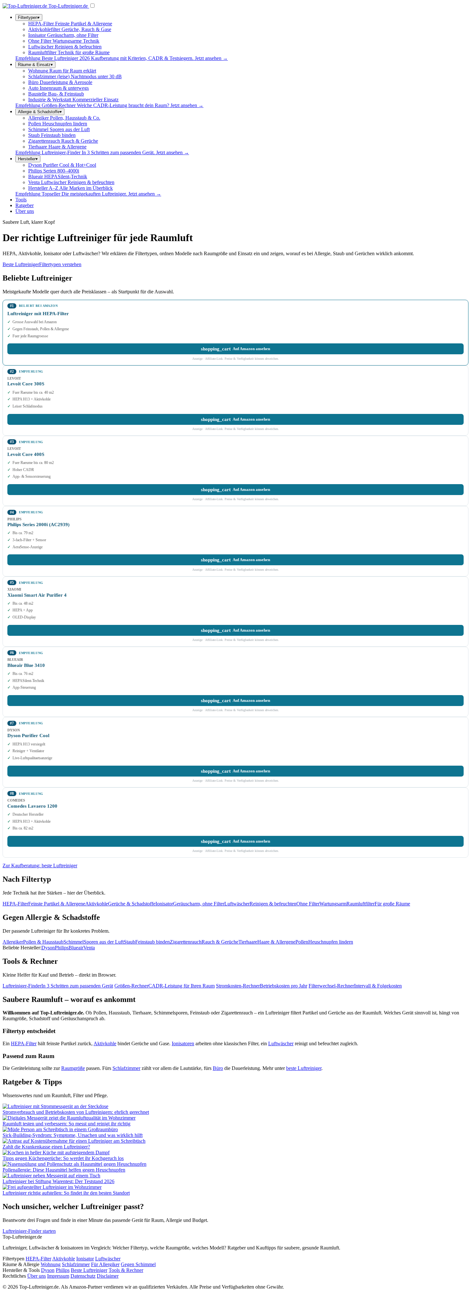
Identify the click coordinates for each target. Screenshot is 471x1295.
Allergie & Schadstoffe (40, 111)
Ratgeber (24, 205)
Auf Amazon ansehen (235, 348)
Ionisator (85, 1258)
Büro (218, 1068)
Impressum (58, 1276)
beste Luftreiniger (303, 1068)
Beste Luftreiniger (21, 264)
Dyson (48, 947)
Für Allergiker (105, 1264)
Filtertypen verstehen (60, 264)
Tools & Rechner (126, 1270)
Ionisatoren (183, 1043)
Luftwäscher (280, 1043)
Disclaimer (108, 1276)
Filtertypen (29, 17)
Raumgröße (73, 1068)
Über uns (24, 211)
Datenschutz (82, 1276)
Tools (21, 199)
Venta (89, 947)
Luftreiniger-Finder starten (29, 1231)
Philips (62, 947)
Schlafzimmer (126, 1068)
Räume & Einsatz (35, 64)
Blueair (76, 947)
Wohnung (51, 1264)
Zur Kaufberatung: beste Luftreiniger (40, 865)
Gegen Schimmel (138, 1264)
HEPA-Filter (24, 1043)
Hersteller (28, 158)
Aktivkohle (105, 1043)
